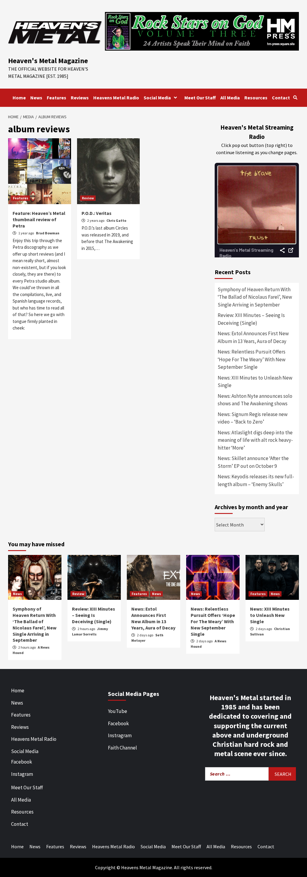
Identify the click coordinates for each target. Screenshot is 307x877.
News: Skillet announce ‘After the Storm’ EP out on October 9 (253, 462)
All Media (230, 98)
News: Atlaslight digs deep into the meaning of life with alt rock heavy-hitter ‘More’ (255, 440)
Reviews (80, 98)
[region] (202, 31)
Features (56, 98)
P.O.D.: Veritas (97, 213)
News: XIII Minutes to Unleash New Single (255, 381)
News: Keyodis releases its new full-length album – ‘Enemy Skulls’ (256, 480)
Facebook (21, 761)
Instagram (22, 774)
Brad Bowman (47, 233)
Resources (255, 98)
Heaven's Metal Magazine (48, 60)
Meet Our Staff (200, 98)
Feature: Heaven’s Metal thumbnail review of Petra (39, 219)
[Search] (295, 97)
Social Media (157, 98)
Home (19, 98)
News (36, 98)
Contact (281, 98)
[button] (202, 31)
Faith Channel (122, 747)
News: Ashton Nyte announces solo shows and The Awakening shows (255, 400)
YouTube (117, 711)
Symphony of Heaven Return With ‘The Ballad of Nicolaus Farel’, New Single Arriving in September (255, 297)
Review (88, 198)
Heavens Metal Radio (116, 98)
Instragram (120, 735)
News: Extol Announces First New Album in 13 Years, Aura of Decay (253, 337)
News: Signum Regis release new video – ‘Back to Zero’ (253, 418)
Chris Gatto (116, 220)
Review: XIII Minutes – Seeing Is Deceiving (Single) (251, 319)
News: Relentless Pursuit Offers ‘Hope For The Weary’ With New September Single (251, 359)
